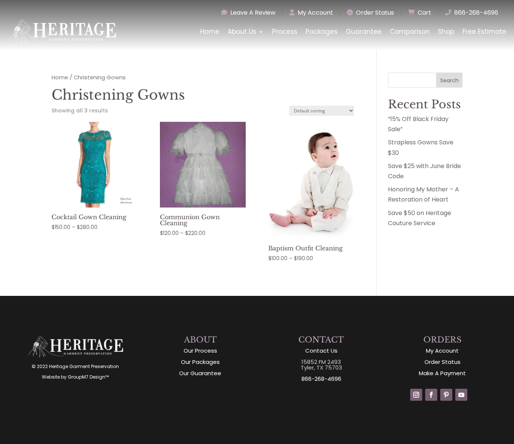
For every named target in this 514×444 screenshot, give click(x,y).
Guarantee (364, 31)
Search (449, 80)
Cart (423, 12)
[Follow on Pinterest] (446, 395)
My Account (314, 12)
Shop (446, 31)
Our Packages (200, 362)
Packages (322, 31)
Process (284, 31)
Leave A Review (252, 12)
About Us (242, 31)
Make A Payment (442, 373)
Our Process (200, 351)
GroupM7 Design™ (88, 377)
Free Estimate (484, 31)
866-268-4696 (475, 12)
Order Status (374, 12)
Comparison (410, 31)
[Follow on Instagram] (416, 395)
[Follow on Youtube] (461, 395)
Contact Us (321, 351)
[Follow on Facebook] (431, 395)
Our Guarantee (200, 373)
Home (209, 31)
